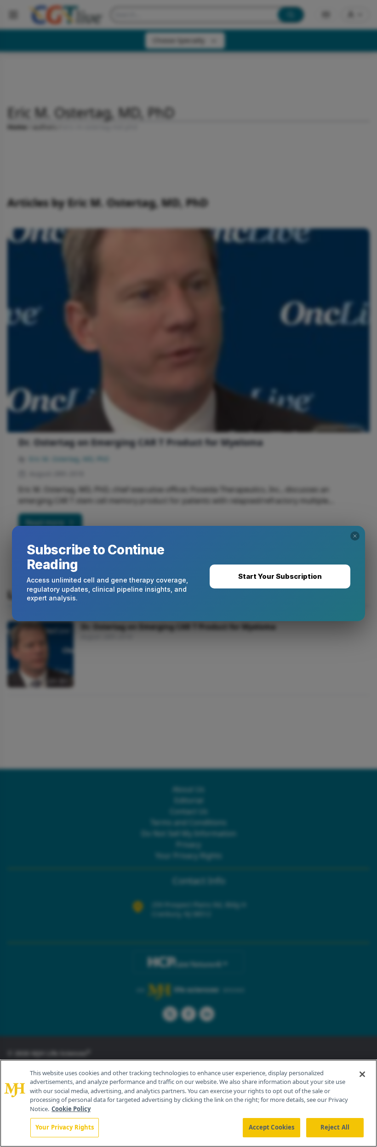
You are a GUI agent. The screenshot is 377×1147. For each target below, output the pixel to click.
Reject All (334, 1127)
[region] (188, 1103)
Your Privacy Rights (64, 1127)
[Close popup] (355, 536)
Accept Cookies (272, 1127)
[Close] (362, 1074)
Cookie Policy (71, 1109)
